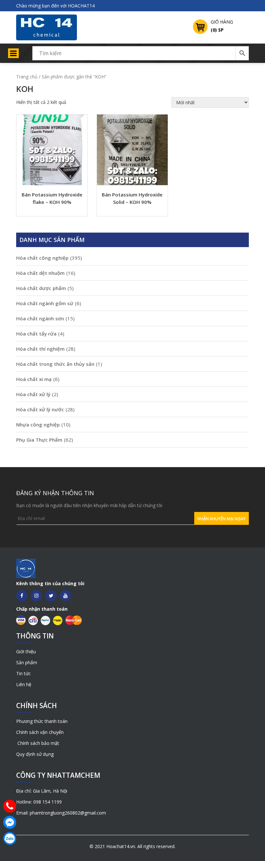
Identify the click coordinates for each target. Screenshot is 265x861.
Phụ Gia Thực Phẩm (39, 439)
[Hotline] (9, 806)
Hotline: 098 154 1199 (39, 802)
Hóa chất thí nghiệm (40, 348)
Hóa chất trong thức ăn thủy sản (55, 364)
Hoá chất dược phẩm (41, 288)
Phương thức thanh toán (42, 721)
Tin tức (23, 673)
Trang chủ (26, 77)
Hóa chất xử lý (33, 394)
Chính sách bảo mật (37, 743)
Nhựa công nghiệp (38, 424)
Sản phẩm (26, 662)
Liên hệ (23, 684)
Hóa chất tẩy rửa (36, 333)
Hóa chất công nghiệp (42, 258)
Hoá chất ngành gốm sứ (44, 303)
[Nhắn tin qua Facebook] (9, 822)
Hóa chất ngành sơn (40, 318)
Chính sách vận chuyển (40, 732)
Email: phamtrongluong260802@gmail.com (61, 813)
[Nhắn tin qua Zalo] (9, 838)
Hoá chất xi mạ (34, 379)
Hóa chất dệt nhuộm (40, 273)
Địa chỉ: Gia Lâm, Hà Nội (41, 791)
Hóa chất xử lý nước (40, 409)
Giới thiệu (26, 651)
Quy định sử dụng (35, 754)
